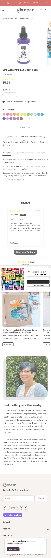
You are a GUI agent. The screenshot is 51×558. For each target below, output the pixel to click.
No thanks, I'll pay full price (38, 285)
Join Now (38, 282)
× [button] (44, 539)
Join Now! (13, 549)
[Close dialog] (50, 267)
